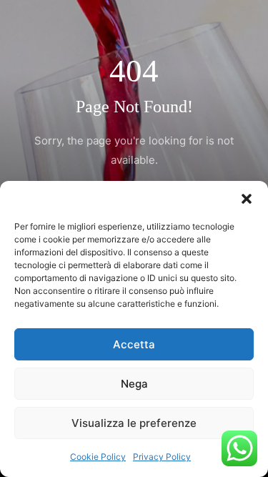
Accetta (134, 344)
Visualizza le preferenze (134, 423)
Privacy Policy (162, 456)
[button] (246, 199)
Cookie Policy (98, 456)
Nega (134, 383)
